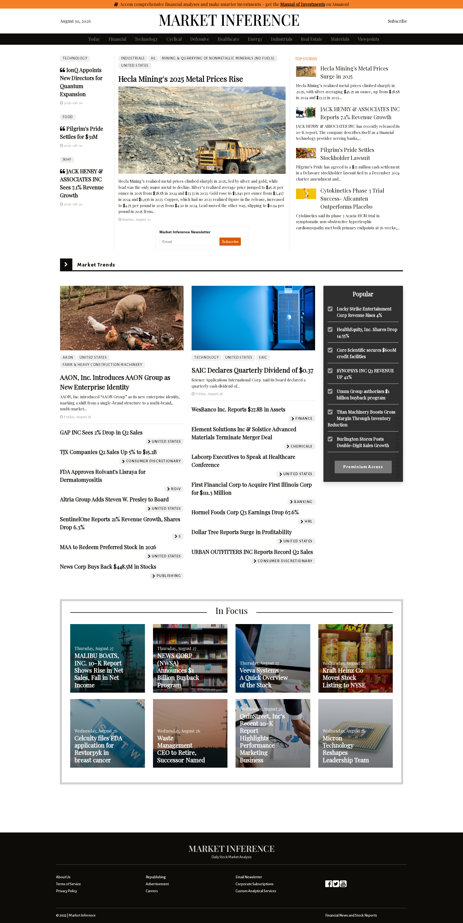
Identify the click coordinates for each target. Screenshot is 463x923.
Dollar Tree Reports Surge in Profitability (242, 531)
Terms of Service (68, 884)
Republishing (156, 877)
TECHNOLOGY (75, 58)
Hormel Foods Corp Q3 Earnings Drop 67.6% (245, 512)
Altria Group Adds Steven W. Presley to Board (114, 499)
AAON (68, 357)
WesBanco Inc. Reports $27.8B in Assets (238, 409)
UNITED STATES (134, 65)
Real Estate (311, 39)
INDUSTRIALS (133, 58)
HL (153, 58)
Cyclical (174, 39)
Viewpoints (368, 39)
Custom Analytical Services (256, 891)
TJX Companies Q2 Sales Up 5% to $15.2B (108, 451)
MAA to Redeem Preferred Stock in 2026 (108, 546)
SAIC (263, 357)
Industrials (281, 39)
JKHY (67, 160)
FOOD (68, 117)
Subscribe (397, 21)
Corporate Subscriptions (255, 884)
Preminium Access (363, 467)
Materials (340, 39)
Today (94, 39)
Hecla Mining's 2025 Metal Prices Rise (180, 79)
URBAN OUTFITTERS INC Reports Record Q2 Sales (252, 551)
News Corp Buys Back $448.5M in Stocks (108, 566)
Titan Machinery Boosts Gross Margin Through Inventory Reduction (361, 418)
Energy (255, 39)
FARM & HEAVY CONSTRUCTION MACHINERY (102, 365)
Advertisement (157, 884)
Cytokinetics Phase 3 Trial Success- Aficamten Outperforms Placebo (352, 198)
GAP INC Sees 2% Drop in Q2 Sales (101, 432)
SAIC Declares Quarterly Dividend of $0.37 (252, 370)
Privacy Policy (66, 891)
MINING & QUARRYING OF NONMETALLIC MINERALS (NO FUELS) (218, 58)
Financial (117, 39)
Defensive (199, 39)
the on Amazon (310, 4)
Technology (146, 39)
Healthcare (228, 39)
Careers (152, 891)
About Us (63, 877)
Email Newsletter (249, 877)
